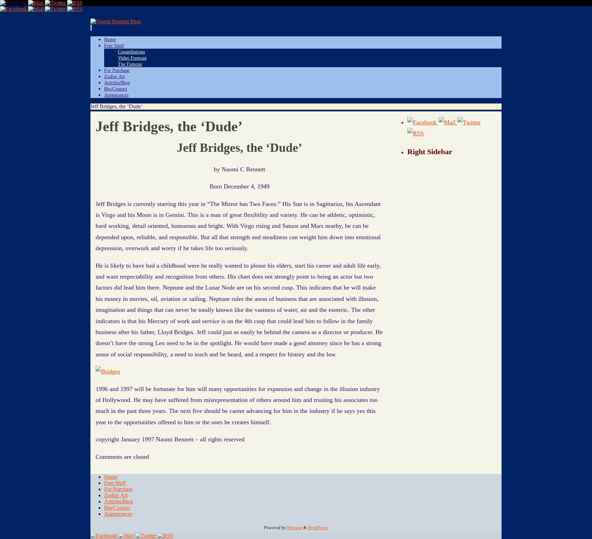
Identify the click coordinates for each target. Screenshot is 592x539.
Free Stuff (115, 483)
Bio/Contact (117, 508)
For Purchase (118, 489)
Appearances (118, 514)
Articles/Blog (118, 501)
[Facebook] (14, 3)
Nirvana (294, 527)
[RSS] (75, 3)
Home (111, 477)
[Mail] (36, 3)
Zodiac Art (115, 495)
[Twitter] (56, 3)
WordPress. (318, 527)
